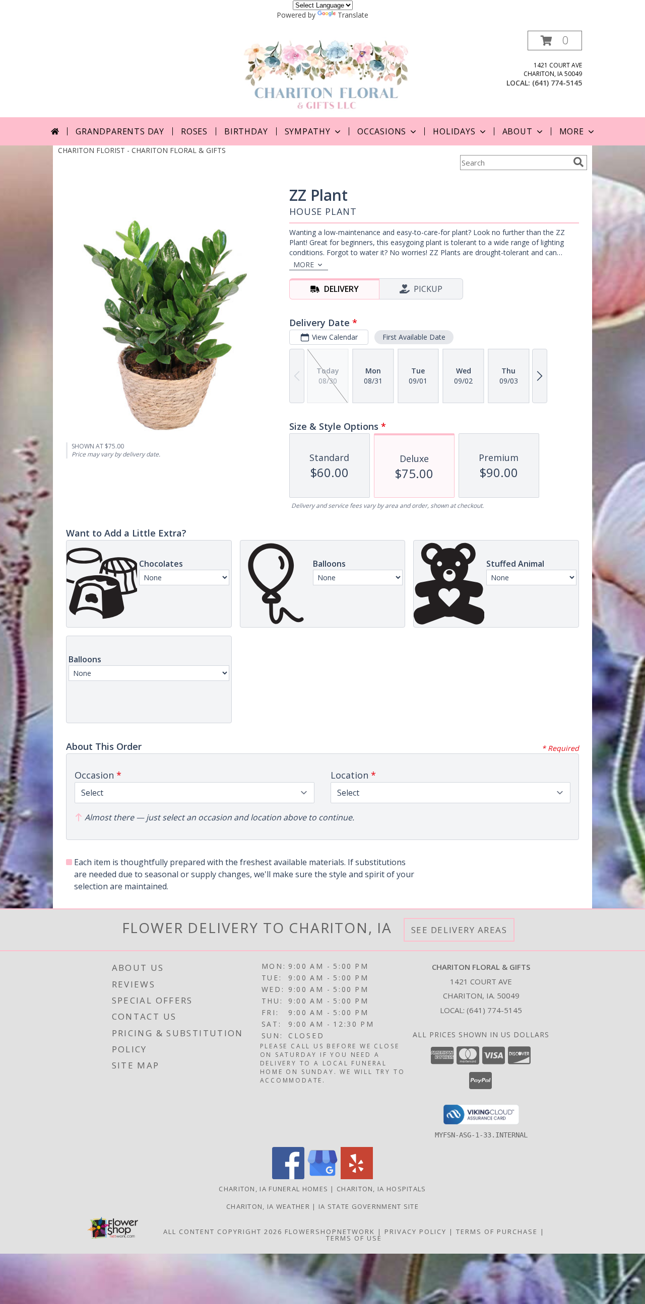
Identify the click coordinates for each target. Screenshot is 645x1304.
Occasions (381, 131)
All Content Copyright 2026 (222, 1231)
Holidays (454, 131)
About (517, 131)
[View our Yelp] (357, 1176)
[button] (555, 40)
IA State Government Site (368, 1206)
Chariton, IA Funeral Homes (273, 1188)
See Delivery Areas (459, 930)
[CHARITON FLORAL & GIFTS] (326, 74)
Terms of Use (354, 1238)
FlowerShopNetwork (330, 1231)
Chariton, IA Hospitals (381, 1188)
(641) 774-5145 (557, 83)
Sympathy (308, 131)
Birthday (246, 131)
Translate (353, 15)
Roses (194, 131)
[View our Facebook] (288, 1176)
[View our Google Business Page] (322, 1176)
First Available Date (413, 337)
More (571, 131)
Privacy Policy (415, 1231)
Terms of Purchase (497, 1231)
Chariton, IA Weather (268, 1206)
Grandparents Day (120, 131)
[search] (578, 162)
